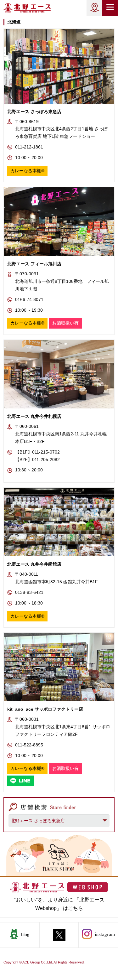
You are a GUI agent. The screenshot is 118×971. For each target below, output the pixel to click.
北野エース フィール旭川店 (34, 263)
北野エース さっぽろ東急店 (34, 111)
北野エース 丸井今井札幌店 (34, 416)
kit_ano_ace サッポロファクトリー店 (45, 709)
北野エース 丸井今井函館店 (34, 564)
